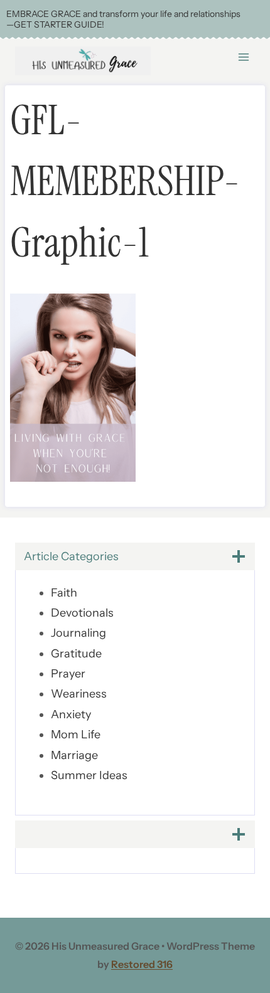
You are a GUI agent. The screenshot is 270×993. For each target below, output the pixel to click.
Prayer (68, 674)
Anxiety (71, 714)
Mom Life (75, 734)
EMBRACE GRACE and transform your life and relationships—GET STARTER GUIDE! (123, 19)
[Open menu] (243, 56)
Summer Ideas (89, 775)
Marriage (74, 755)
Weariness (79, 694)
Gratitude (76, 654)
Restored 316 (142, 964)
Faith (64, 593)
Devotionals (82, 613)
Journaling (78, 633)
